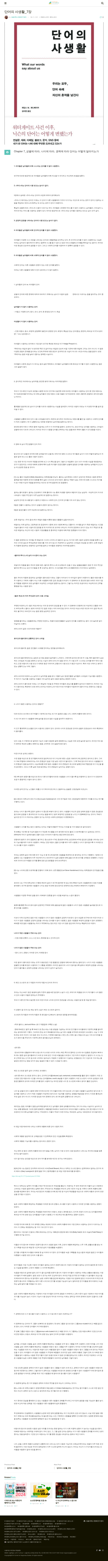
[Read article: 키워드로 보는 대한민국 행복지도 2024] (15, 1490)
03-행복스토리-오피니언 (30, 1531)
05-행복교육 (41, 1534)
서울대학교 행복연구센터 (18, 17)
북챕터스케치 (45, 17)
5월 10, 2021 (34, 17)
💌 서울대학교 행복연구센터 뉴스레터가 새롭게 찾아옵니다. (23, 1542)
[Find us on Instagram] (103, 1550)
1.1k (42, 1503)
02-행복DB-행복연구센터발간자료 (14, 1529)
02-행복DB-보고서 (10, 1526)
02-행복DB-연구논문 (38, 1526)
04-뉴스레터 (31, 1534)
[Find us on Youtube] (100, 1550)
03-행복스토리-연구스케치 (12, 1531)
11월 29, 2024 (9, 1506)
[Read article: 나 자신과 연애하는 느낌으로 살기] (67, 1490)
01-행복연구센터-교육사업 (25, 1521)
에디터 (6, 1539)
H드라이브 (51, 1537)
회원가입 (46, 1539)
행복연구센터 (37, 1539)
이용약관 (13, 1539)
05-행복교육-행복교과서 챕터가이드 (15, 1537)
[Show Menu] (5, 3)
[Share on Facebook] (7, 152)
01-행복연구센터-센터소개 (65, 1521)
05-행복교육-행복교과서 (54, 1534)
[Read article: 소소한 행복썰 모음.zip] (41, 1490)
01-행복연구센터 (9, 1521)
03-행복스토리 (31, 1529)
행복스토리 (53, 17)
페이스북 (28, 1539)
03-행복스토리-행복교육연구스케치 (15, 1534)
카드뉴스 (8, 1496)
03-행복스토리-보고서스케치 (46, 1529)
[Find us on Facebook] (96, 1550)
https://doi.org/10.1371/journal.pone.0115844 (26, 1176)
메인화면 (73, 1537)
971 (17, 1506)
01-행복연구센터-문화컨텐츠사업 (45, 1521)
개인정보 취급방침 (62, 1537)
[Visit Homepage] (54, 3)
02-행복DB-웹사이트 (53, 1526)
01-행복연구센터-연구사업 (12, 1524)
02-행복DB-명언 (48, 1524)
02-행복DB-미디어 (60, 1524)
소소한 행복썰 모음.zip (38, 1500)
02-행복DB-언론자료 (24, 1526)
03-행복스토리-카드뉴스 (46, 1531)
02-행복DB (26, 1524)
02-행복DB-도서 (36, 1524)
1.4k (67, 1506)
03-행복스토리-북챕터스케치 (66, 1529)
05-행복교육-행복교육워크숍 (37, 1537)
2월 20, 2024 (60, 1506)
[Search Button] (102, 3)
